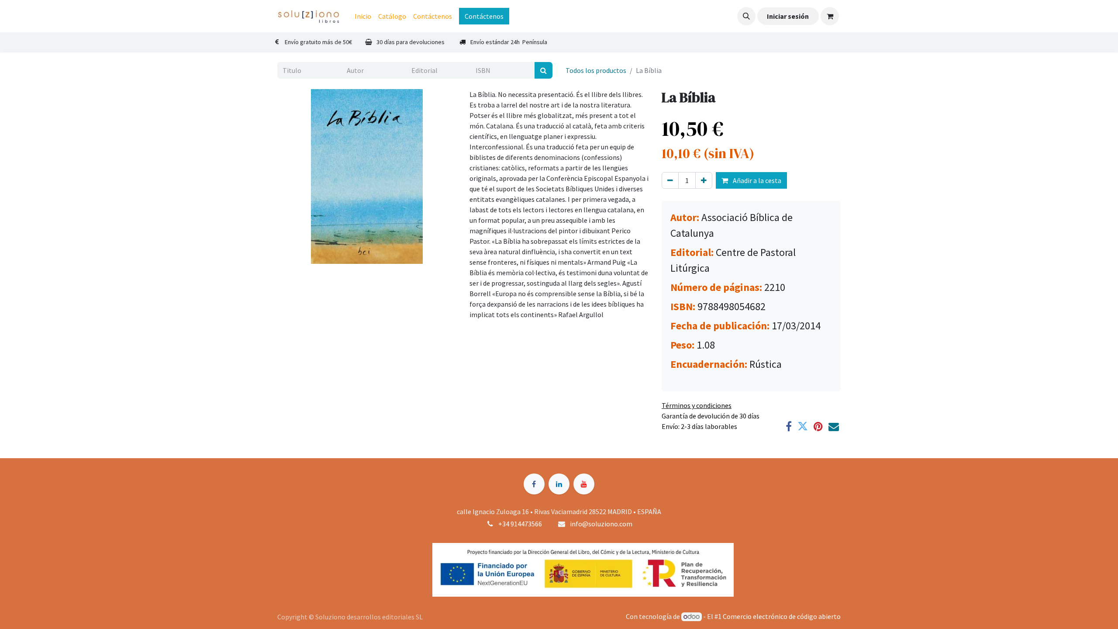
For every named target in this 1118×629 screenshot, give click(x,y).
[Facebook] (789, 426)
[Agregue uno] (703, 180)
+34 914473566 (520, 523)
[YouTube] (583, 483)
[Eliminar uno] (670, 180)
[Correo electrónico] (833, 426)
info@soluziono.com (601, 523)
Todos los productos (596, 70)
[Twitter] (802, 426)
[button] (746, 16)
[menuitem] (363, 16)
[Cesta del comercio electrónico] (830, 16)
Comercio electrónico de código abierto (782, 616)
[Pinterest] (818, 426)
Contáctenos (484, 16)
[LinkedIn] (559, 483)
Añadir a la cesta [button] (756, 180)
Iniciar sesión (788, 16)
